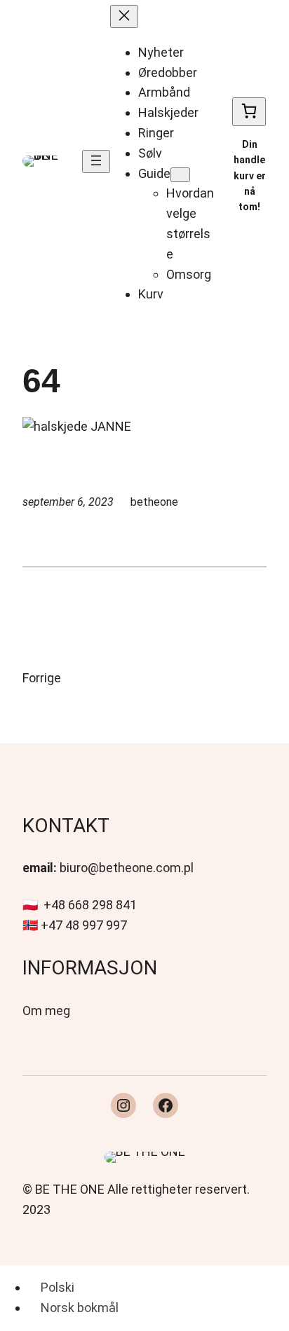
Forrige (41, 677)
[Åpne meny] (96, 161)
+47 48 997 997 (84, 925)
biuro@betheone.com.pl (127, 867)
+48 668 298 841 (90, 904)
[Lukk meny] (124, 16)
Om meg (46, 1010)
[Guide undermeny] (180, 174)
